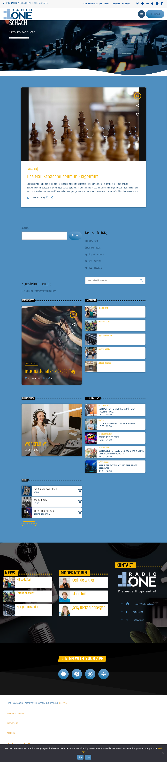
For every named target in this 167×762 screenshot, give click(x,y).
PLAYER (155, 14)
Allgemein (32, 169)
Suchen (25, 228)
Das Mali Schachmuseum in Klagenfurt (62, 177)
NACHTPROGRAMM (103, 462)
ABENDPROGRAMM (104, 448)
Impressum (63, 703)
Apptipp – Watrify (93, 261)
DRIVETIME (101, 421)
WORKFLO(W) (36, 444)
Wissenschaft (31, 363)
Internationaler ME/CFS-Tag (50, 371)
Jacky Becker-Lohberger (88, 607)
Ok (80, 757)
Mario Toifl (79, 594)
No (88, 757)
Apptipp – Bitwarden (94, 255)
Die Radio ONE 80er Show (105, 434)
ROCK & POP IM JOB (103, 406)
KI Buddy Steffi (92, 241)
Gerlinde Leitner (83, 580)
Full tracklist (29, 524)
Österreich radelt (92, 248)
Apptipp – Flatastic (93, 268)
